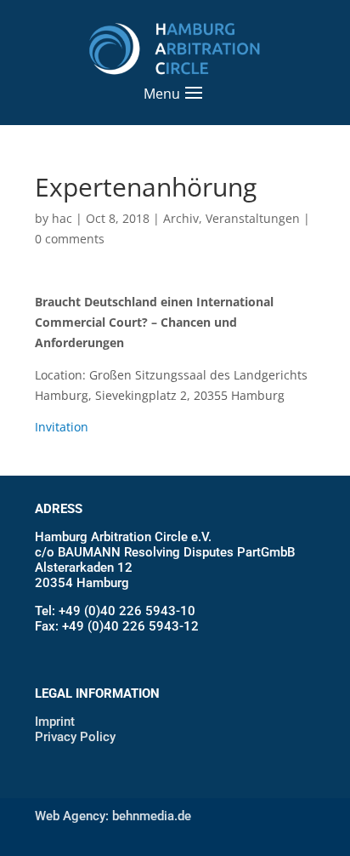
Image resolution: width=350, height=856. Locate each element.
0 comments (69, 239)
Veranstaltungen (253, 218)
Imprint (55, 721)
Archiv (181, 218)
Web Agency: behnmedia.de (113, 816)
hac (62, 218)
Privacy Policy (75, 737)
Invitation (61, 427)
